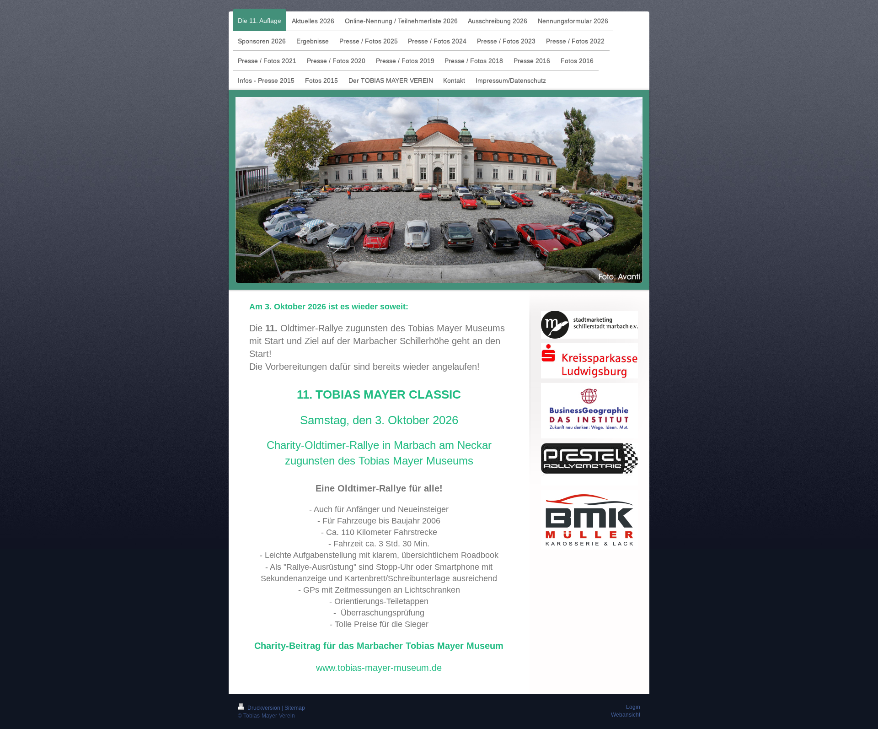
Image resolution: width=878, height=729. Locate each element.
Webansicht (625, 715)
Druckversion (264, 708)
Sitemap (294, 708)
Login (633, 707)
